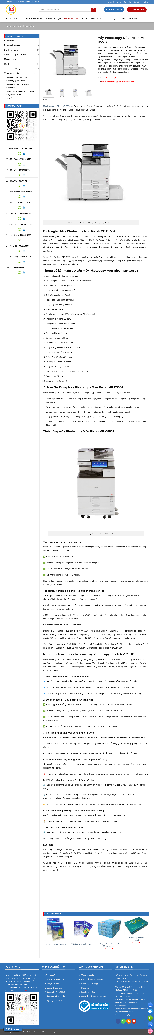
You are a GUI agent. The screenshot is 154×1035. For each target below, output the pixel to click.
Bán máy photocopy (89, 984)
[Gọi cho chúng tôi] (123, 1021)
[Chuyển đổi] (38, 73)
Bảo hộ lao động (54, 19)
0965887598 (26, 148)
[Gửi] (93, 10)
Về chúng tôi (16, 19)
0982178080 (25, 203)
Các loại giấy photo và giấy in (17, 84)
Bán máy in (9, 41)
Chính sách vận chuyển (55, 996)
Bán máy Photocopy (12, 45)
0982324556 (25, 159)
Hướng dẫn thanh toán (54, 984)
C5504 (103, 82)
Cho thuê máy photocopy (92, 979)
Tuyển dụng (133, 19)
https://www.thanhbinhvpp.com (134, 1009)
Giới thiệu (127, 2)
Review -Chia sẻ (98, 19)
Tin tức (84, 19)
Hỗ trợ (112, 19)
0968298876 (25, 213)
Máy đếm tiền (10, 59)
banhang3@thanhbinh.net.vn (132, 1015)
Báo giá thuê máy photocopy (93, 996)
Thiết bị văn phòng (33, 19)
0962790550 (24, 246)
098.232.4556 (121, 1005)
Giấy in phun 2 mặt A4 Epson (82, 944)
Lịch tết (9, 98)
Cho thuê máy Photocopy (15, 55)
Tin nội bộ (145, 2)
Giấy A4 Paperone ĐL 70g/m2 (136, 939)
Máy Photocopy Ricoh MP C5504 (57, 106)
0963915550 (25, 235)
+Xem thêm (22, 991)
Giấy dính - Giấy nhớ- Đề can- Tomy (20, 91)
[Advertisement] (96, 895)
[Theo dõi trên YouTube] (134, 1021)
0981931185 (26, 192)
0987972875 (24, 170)
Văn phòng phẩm (71, 19)
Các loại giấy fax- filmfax (15, 81)
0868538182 (25, 257)
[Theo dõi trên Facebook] (118, 1021)
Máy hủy (7, 64)
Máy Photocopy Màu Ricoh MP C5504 (121, 82)
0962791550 (26, 224)
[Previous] (47, 60)
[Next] (90, 60)
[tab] (45, 100)
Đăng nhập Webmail (53, 1001)
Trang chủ (110, 2)
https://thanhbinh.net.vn (124, 1012)
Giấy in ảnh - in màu (14, 95)
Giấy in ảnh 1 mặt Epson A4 (55, 945)
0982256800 (19, 268)
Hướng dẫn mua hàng (54, 979)
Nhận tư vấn (13, 1029)
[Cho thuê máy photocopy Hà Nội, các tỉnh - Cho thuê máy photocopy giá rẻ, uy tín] (20, 9)
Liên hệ (119, 2)
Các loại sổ (10, 88)
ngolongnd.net (54, 1032)
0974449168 (24, 181)
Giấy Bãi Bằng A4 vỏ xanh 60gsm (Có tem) (109, 945)
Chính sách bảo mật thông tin (57, 992)
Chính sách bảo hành (54, 988)
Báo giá (136, 2)
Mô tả (45, 100)
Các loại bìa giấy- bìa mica (16, 77)
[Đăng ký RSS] (128, 1021)
